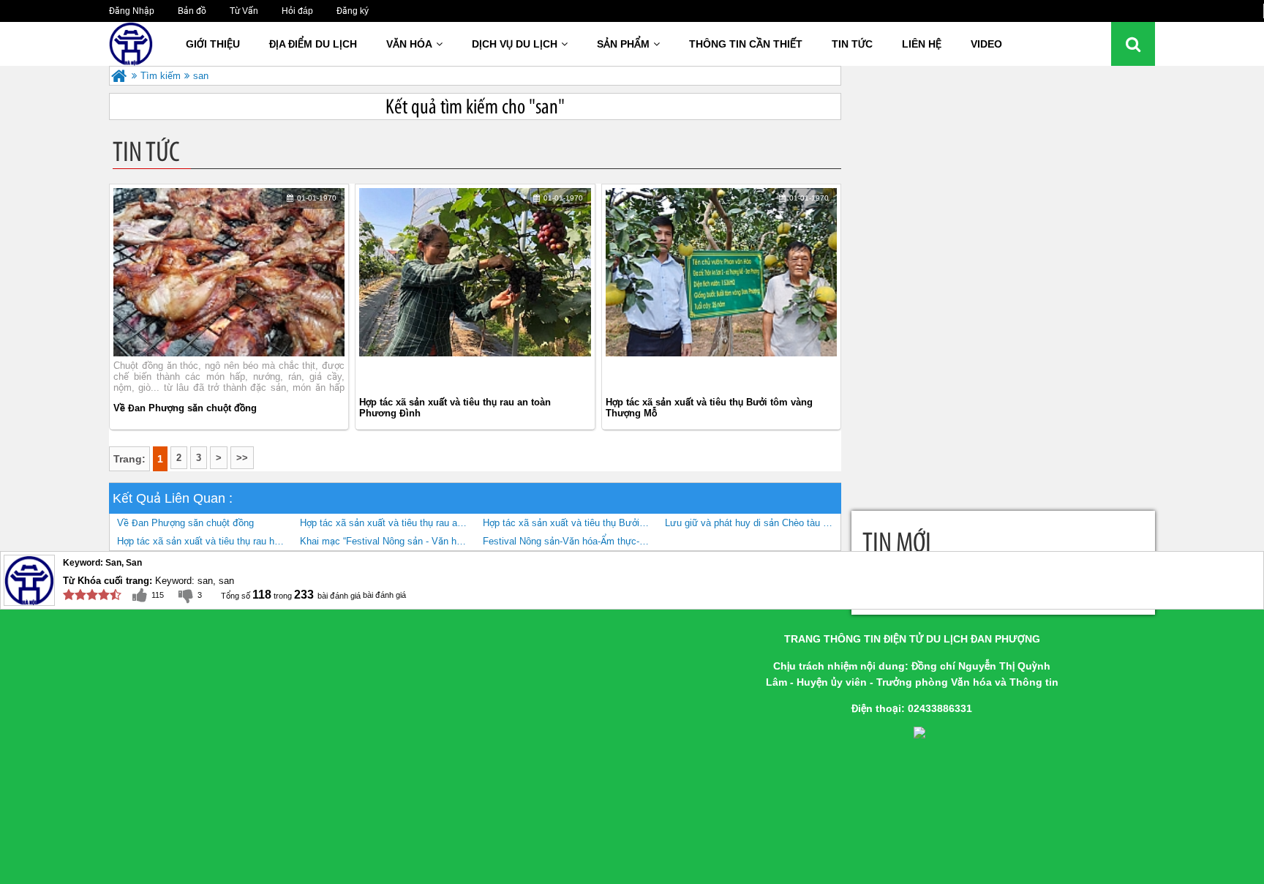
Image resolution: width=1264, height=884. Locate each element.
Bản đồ (192, 11)
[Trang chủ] (119, 76)
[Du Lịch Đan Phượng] (145, 44)
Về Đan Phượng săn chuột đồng (185, 407)
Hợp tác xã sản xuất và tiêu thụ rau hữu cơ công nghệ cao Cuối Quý (205, 541)
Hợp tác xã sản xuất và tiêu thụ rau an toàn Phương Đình (455, 408)
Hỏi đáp (297, 11)
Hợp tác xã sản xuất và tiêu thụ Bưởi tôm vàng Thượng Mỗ (709, 408)
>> (242, 457)
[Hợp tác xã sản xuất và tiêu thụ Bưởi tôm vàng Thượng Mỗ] (721, 280)
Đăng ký (352, 11)
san (200, 75)
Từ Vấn (244, 11)
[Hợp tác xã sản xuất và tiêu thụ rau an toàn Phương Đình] (474, 280)
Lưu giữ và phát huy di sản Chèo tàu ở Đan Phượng (752, 522)
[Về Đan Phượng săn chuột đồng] (229, 272)
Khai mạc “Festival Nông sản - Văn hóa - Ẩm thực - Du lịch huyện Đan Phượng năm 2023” (387, 541)
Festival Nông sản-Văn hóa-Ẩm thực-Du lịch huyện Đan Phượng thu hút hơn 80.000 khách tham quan (570, 541)
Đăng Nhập (131, 11)
